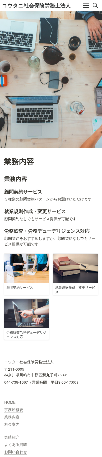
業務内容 (11, 417)
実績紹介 (11, 437)
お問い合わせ (15, 451)
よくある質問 (15, 444)
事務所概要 (13, 409)
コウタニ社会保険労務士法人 (36, 5)
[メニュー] (86, 5)
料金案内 (11, 424)
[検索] (95, 5)
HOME (10, 402)
